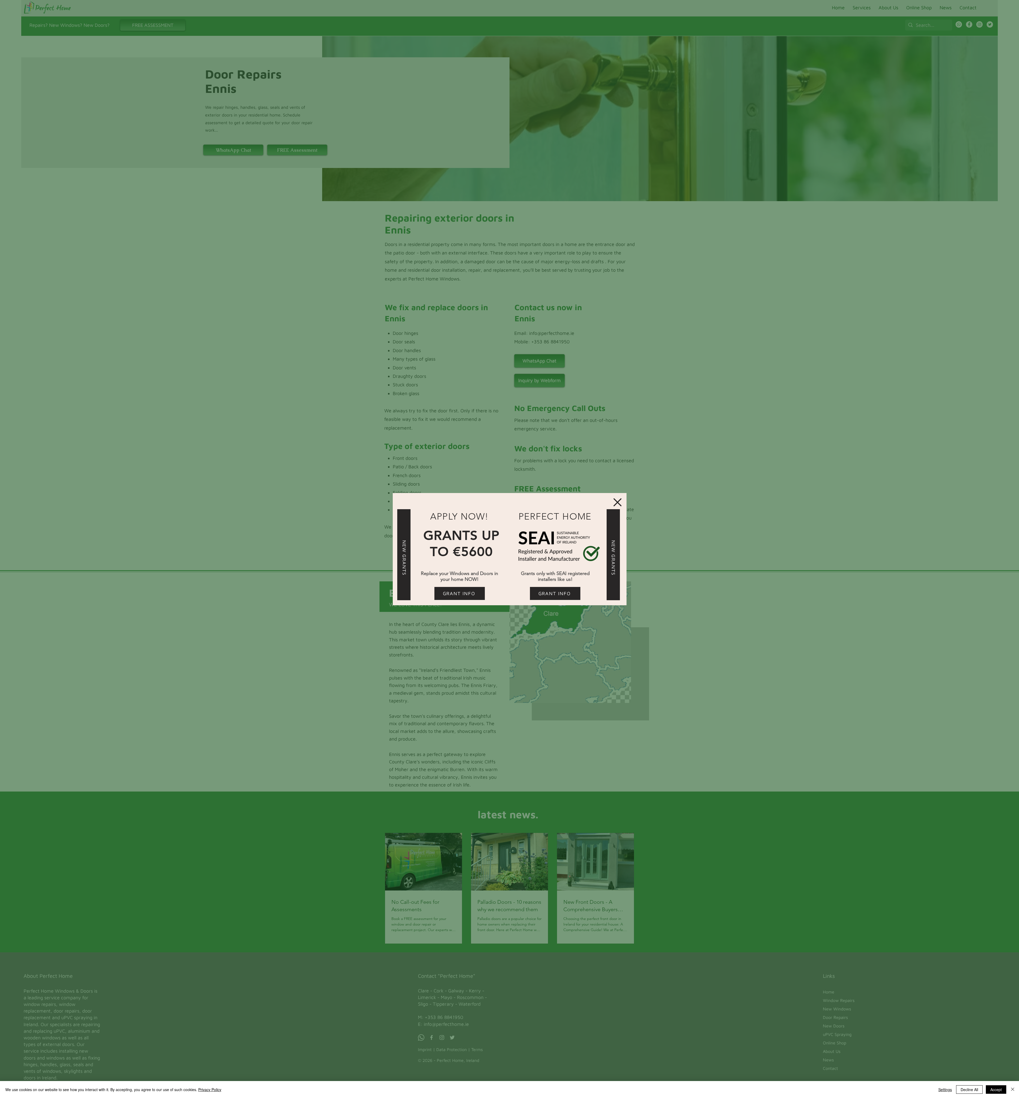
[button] (617, 502)
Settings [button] (945, 1089)
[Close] (1012, 1089)
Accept (996, 1089)
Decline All (969, 1089)
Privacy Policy (209, 1089)
